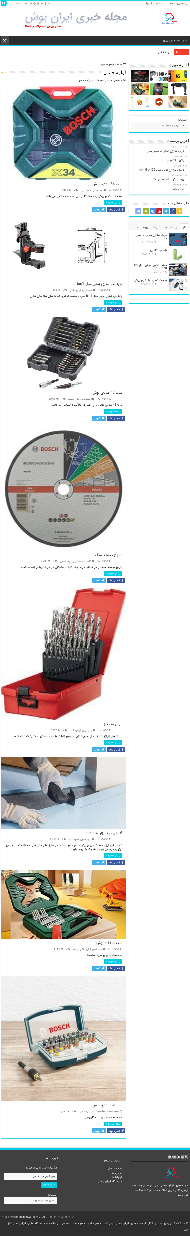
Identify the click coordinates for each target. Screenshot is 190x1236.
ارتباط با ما (115, 1177)
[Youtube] (38, 3)
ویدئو (75, 949)
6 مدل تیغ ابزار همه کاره (104, 833)
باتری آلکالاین (165, 52)
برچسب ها (141, 227)
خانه (120, 64)
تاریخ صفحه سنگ (108, 555)
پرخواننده (171, 227)
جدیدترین (86, 190)
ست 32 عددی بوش (107, 1105)
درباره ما (117, 1173)
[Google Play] (31, 3)
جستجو (182, 119)
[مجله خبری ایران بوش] (168, 17)
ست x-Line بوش (109, 943)
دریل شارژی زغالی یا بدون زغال (151, 237)
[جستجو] (3, 3)
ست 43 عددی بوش (107, 393)
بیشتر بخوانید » (113, 202)
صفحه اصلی (114, 1168)
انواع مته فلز (113, 724)
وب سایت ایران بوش (154, 3)
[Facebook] (45, 3)
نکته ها (87, 561)
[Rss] (48, 3)
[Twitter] (42, 3)
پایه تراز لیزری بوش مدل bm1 (99, 284)
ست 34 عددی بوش (107, 184)
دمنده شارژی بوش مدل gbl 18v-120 (150, 267)
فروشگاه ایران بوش (110, 1181)
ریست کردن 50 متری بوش (150, 280)
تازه (184, 227)
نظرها (156, 227)
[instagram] (34, 3)
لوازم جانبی (97, 190)
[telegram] (26, 3)
